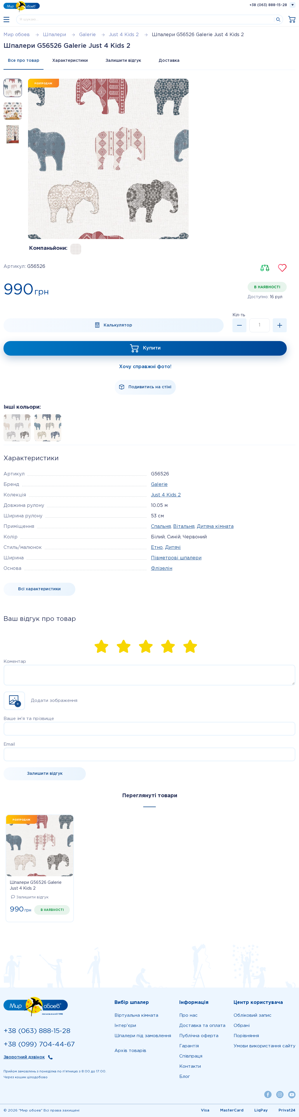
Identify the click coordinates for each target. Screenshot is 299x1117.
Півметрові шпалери (176, 558)
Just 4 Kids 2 (166, 495)
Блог (184, 1077)
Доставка (169, 60)
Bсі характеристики (39, 589)
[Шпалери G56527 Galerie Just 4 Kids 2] (15, 429)
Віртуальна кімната (136, 1015)
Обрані (242, 1026)
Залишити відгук (123, 60)
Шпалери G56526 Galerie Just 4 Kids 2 (36, 885)
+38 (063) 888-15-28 (268, 5)
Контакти (190, 1066)
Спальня (161, 526)
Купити (152, 348)
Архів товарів (130, 1051)
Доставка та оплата (202, 1026)
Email (9, 744)
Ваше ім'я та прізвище (29, 719)
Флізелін (161, 568)
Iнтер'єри (125, 1026)
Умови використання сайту (264, 1046)
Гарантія (189, 1046)
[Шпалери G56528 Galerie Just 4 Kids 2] (46, 429)
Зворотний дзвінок (24, 1057)
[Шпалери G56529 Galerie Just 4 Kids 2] (75, 249)
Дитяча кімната (215, 526)
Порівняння (246, 1036)
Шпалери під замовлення (142, 1036)
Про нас (188, 1015)
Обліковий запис (253, 1015)
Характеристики (70, 60)
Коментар (15, 661)
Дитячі (173, 547)
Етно (157, 547)
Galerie (159, 484)
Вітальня (183, 526)
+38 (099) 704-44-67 (39, 1045)
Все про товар (23, 60)
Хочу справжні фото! (145, 367)
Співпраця (190, 1056)
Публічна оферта (198, 1036)
